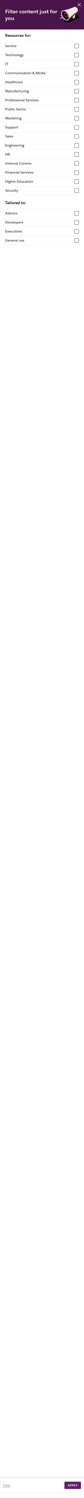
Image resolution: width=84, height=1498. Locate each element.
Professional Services (22, 100)
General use (14, 240)
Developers (14, 222)
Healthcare (14, 82)
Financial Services (19, 172)
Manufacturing (17, 91)
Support (11, 127)
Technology (14, 55)
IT (6, 64)
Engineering (14, 145)
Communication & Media (25, 73)
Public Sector (15, 109)
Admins (11, 213)
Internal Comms (18, 163)
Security (11, 190)
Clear (6, 1485)
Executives (13, 231)
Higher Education (19, 181)
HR (7, 154)
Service (11, 46)
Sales (9, 136)
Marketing (13, 118)
